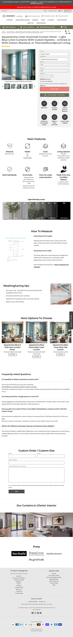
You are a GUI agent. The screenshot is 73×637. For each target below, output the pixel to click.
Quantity (42, 73)
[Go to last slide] (3, 86)
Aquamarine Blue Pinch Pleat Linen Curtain (36, 347)
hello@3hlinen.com (52, 2)
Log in (45, 10)
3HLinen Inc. (38, 629)
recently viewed (71, 321)
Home (3, 31)
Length (42, 68)
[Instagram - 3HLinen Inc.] (68, 31)
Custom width (27, 158)
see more (12, 354)
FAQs (65, 27)
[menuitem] (7, 86)
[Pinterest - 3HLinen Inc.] (66, 33)
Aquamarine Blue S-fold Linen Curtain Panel (12, 347)
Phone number (13, 459)
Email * (39, 453)
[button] (6, 46)
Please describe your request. (17, 466)
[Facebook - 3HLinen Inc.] (66, 31)
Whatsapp (34, 2)
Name (10, 453)
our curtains (8, 401)
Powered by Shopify (36, 630)
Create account (52, 10)
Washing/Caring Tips (47, 27)
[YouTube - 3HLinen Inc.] (69, 33)
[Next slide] (34, 86)
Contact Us (42, 601)
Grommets (43, 56)
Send (16, 491)
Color (41, 51)
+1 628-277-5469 (24, 2)
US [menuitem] (61, 10)
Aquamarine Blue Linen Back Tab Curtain (60, 347)
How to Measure (28, 27)
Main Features (10, 27)
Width (41, 62)
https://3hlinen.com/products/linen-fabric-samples (19, 387)
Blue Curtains (10, 31)
